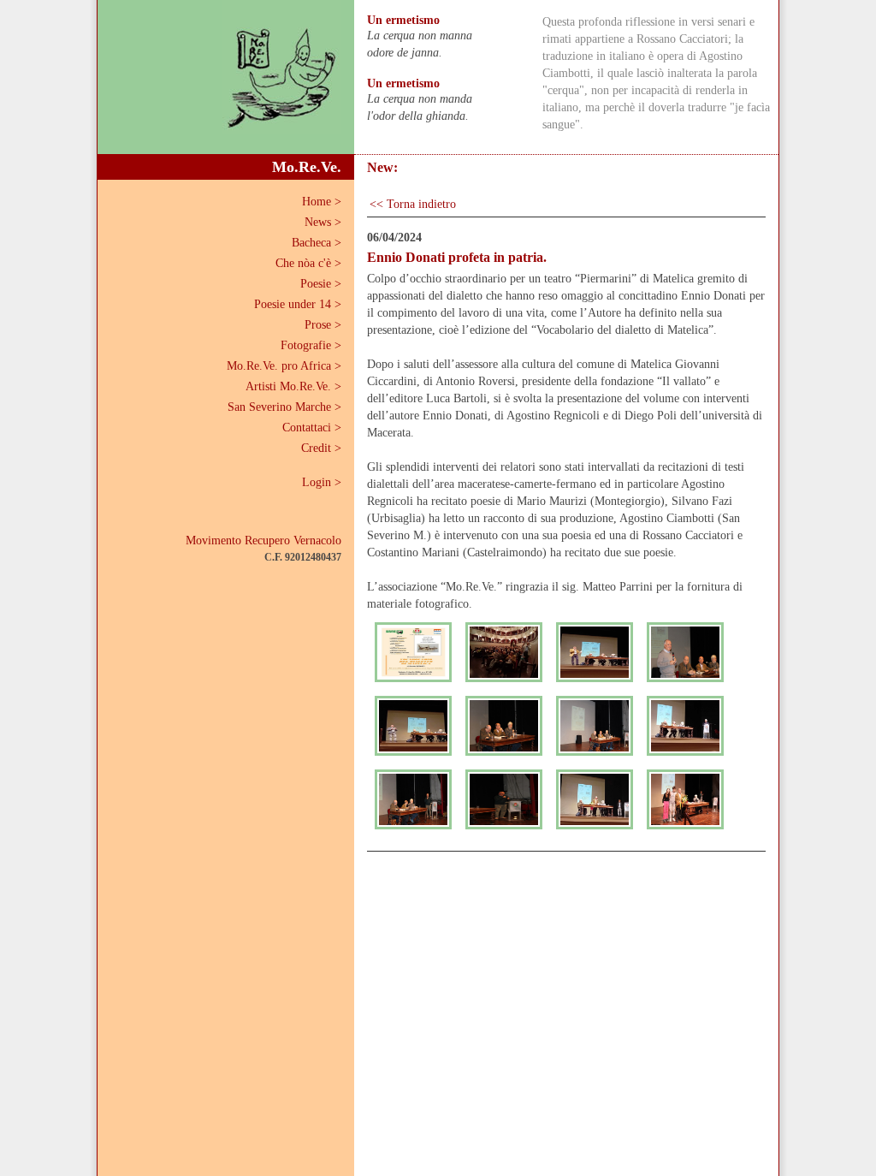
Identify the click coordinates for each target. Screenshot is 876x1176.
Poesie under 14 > (297, 304)
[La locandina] (413, 652)
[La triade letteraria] (594, 726)
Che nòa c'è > (308, 263)
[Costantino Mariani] (594, 799)
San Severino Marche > (284, 407)
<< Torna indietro (413, 204)
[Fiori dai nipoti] (685, 799)
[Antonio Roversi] (685, 652)
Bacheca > (316, 242)
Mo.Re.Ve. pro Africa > (284, 365)
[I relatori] (503, 726)
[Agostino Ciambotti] (413, 799)
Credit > (321, 448)
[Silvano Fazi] (685, 726)
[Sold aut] (503, 652)
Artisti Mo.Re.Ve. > (293, 386)
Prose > (323, 324)
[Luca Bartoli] (413, 726)
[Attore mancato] (503, 799)
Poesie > (320, 283)
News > (323, 222)
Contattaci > (311, 427)
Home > (321, 201)
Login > (321, 482)
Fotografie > (311, 345)
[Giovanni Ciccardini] (594, 652)
